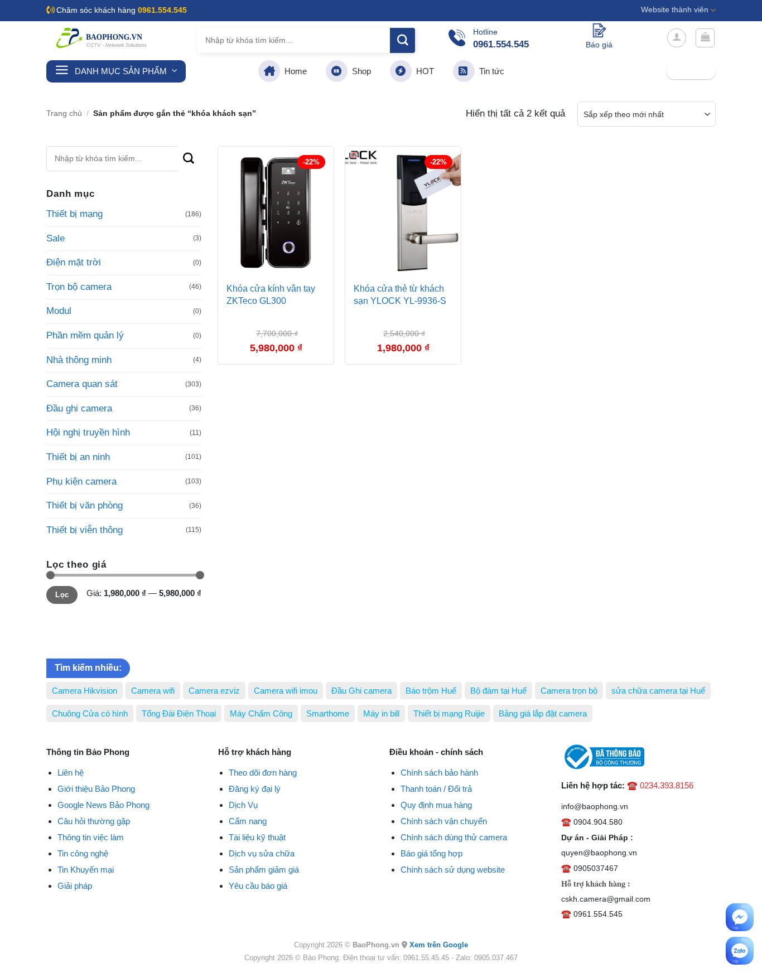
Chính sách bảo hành (439, 772)
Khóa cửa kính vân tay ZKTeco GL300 (270, 295)
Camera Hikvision (84, 690)
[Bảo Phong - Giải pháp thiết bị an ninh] (102, 38)
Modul (58, 311)
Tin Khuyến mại (85, 869)
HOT (423, 71)
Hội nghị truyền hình (88, 432)
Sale (55, 238)
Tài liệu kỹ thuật (257, 837)
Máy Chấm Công (261, 713)
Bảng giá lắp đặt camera (543, 713)
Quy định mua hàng (436, 805)
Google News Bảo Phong (103, 805)
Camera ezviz (214, 690)
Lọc (62, 595)
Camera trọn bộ (569, 690)
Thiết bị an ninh (78, 457)
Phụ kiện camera (81, 481)
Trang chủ (64, 113)
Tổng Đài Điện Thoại (179, 713)
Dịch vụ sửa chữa (262, 853)
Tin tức (489, 71)
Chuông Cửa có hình (90, 713)
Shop (359, 71)
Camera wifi (153, 690)
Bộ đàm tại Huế (498, 690)
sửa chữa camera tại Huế (658, 690)
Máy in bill (381, 713)
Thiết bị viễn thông (84, 530)
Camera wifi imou (285, 690)
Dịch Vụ (243, 805)
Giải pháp (74, 885)
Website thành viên (674, 10)
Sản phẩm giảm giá (264, 869)
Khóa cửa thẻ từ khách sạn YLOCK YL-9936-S (400, 295)
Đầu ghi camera (79, 408)
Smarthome (327, 713)
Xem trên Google (438, 945)
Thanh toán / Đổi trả (436, 788)
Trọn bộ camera (79, 287)
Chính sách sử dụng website (453, 869)
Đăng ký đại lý (255, 788)
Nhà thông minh (79, 360)
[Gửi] (402, 40)
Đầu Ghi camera (361, 690)
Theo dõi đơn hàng (263, 772)
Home (293, 71)
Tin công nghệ (82, 853)
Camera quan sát (82, 384)
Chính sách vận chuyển (444, 821)
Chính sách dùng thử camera (454, 837)
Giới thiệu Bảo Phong (96, 788)
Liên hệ (70, 772)
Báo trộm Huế (431, 690)
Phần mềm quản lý (85, 335)
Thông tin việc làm (90, 837)
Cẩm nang (248, 821)
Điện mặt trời (73, 262)
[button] (676, 37)
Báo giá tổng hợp (431, 853)
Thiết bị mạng (74, 214)
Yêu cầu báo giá (258, 885)
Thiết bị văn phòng (84, 505)
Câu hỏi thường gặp (93, 821)
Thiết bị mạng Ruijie (449, 713)
